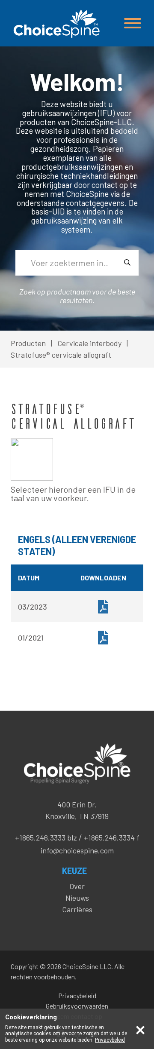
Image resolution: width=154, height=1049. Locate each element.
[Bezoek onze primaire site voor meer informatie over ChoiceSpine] (56, 23)
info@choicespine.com (77, 850)
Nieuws (77, 897)
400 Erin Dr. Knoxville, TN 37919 (77, 810)
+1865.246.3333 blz (46, 837)
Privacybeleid (77, 995)
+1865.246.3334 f (111, 837)
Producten (28, 343)
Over (77, 886)
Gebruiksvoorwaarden (77, 1006)
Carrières (77, 909)
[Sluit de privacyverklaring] (140, 1029)
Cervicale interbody (89, 343)
